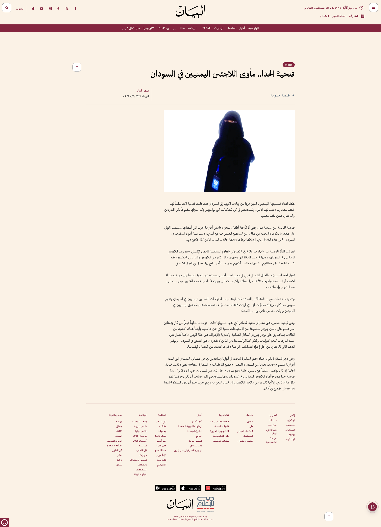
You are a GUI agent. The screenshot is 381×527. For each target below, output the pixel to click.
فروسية (143, 445)
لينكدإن (291, 420)
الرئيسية (253, 28)
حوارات (143, 455)
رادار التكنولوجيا (221, 435)
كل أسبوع (161, 455)
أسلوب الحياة (115, 414)
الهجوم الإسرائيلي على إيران (188, 450)
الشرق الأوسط (194, 431)
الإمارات (218, 28)
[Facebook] (75, 8)
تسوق (119, 464)
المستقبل (248, 435)
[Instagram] (50, 8)
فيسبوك (290, 424)
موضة (119, 421)
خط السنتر (160, 450)
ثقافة (119, 431)
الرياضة (192, 28)
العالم (199, 435)
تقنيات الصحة (222, 426)
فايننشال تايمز (131, 28)
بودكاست (163, 28)
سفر (119, 455)
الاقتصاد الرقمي (245, 431)
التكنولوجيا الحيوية (219, 431)
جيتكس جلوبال (245, 440)
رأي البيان (161, 421)
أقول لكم (161, 464)
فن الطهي (117, 450)
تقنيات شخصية (221, 440)
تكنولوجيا (148, 28)
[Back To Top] (328, 516)
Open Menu (373, 7)
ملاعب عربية (140, 426)
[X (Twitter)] (67, 8)
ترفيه (119, 459)
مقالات (162, 426)
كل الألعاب (142, 450)
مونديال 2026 (140, 435)
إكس (292, 415)
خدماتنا (273, 420)
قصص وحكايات (138, 459)
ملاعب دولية (141, 431)
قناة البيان (179, 28)
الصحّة (118, 435)
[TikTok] (33, 8)
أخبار (242, 28)
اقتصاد (231, 28)
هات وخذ (161, 459)
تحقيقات (142, 464)
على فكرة (161, 445)
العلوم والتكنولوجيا (219, 421)
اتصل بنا (273, 415)
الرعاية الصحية (114, 440)
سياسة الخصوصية (271, 440)
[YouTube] (41, 8)
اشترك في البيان (271, 431)
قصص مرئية (195, 440)
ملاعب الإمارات (139, 421)
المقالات (206, 28)
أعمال (250, 421)
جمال (119, 426)
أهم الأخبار (197, 421)
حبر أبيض (161, 440)
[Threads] (58, 8)
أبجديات (162, 431)
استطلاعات (141, 469)
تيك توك (290, 439)
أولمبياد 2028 (140, 440)
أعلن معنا (272, 424)
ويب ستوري (196, 445)
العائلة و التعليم (114, 445)
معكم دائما (160, 435)
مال (251, 426)
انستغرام (290, 429)
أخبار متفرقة (140, 474)
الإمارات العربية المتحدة (190, 426)
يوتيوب (291, 434)
